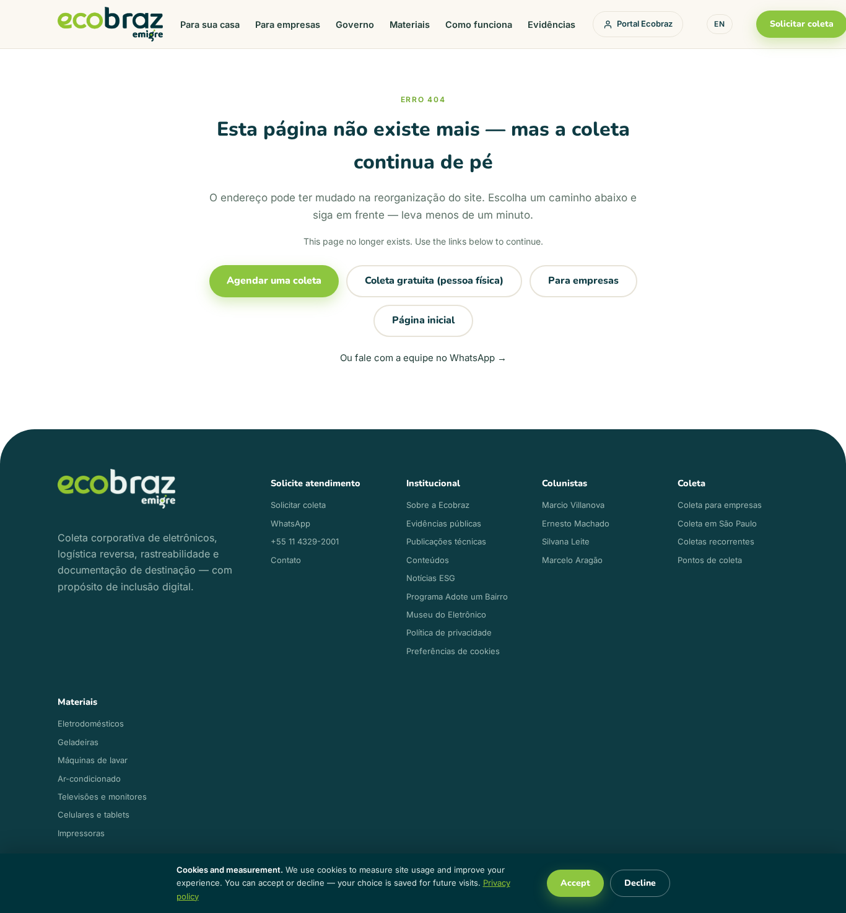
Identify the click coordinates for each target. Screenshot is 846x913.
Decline (640, 883)
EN (719, 23)
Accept (575, 883)
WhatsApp (290, 523)
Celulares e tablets (93, 814)
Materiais (410, 24)
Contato (286, 560)
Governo (355, 24)
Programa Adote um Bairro (457, 596)
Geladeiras (78, 742)
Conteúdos (427, 560)
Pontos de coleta (710, 560)
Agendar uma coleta (274, 280)
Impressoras (81, 833)
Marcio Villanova (573, 505)
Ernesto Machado (575, 523)
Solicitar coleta (298, 505)
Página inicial (423, 320)
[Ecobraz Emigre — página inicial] (110, 24)
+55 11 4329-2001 (305, 541)
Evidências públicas (443, 523)
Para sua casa (210, 24)
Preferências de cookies (453, 651)
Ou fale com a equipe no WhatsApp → (423, 358)
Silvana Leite (566, 541)
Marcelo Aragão (572, 560)
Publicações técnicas (446, 541)
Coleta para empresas (720, 505)
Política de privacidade (449, 632)
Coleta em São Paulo (717, 523)
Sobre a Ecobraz (437, 505)
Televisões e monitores (102, 797)
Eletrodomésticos (91, 723)
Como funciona (478, 24)
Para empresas (287, 24)
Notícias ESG (430, 578)
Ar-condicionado (89, 779)
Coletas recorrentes (716, 541)
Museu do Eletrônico (446, 614)
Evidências (551, 24)
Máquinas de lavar (93, 760)
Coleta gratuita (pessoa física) (434, 280)
